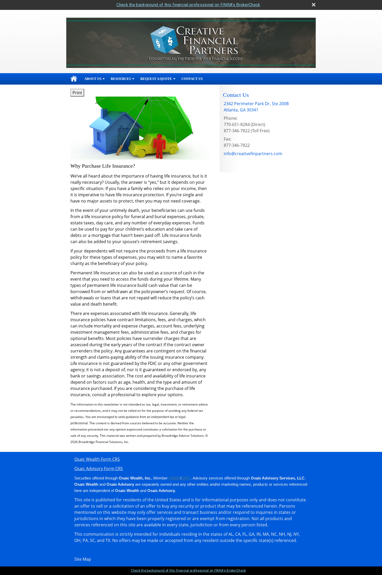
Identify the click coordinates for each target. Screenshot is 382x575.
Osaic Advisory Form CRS (98, 468)
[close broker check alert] (314, 5)
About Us (92, 79)
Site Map (82, 559)
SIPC (185, 478)
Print (77, 93)
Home (73, 79)
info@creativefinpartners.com (253, 153)
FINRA (174, 478)
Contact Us (192, 79)
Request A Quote (156, 79)
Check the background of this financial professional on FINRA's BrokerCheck (188, 4)
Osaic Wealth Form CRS (97, 459)
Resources (121, 79)
